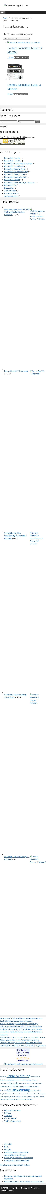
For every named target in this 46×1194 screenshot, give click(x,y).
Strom (36, 1094)
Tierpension (36, 1096)
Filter (37, 122)
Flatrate (13, 1083)
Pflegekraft (3, 1094)
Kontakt (7, 1149)
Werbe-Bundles (10, 196)
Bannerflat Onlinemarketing (16, 171)
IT (12, 1086)
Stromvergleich (4, 1096)
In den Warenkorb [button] (21, 57)
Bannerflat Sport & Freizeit (15, 177)
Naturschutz (3, 1090)
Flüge (20, 1083)
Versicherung (22, 1099)
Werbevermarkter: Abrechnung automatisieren (24, 1181)
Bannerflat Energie (12, 158)
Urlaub (6, 1099)
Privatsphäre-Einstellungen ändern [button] (15, 1165)
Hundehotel (3, 1086)
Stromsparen (41, 1094)
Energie (22, 1080)
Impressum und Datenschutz (16, 1160)
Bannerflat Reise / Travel (14, 174)
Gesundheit (27, 1083)
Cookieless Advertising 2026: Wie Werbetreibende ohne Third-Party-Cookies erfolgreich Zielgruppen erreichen (21, 1032)
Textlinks (8, 1115)
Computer (16, 1080)
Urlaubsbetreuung (13, 1099)
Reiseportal (24, 1094)
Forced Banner (10, 1118)
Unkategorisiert (11, 193)
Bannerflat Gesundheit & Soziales (18, 163)
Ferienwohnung (4, 1083)
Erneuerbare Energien (30, 1080)
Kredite (33, 1086)
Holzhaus (39, 1083)
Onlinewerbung (18, 1090)
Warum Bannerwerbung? (15, 1155)
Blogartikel (9, 188)
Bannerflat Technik (12, 179)
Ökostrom (29, 1099)
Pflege (31, 1090)
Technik (18, 1096)
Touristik (42, 1096)
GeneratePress (7, 1190)
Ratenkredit (16, 1094)
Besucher (10, 1080)
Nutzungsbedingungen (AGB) (16, 1152)
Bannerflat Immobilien (13, 166)
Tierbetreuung (25, 1096)
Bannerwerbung (18, 1076)
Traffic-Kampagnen (12, 1121)
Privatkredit (9, 1094)
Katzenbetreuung (19, 1086)
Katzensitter (27, 1086)
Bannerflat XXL (10, 185)
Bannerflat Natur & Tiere (14, 169)
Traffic (1, 1099)
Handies (33, 1083)
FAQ (6, 1147)
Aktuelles (8, 1144)
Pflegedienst (37, 1090)
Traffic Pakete (10, 190)
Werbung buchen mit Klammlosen (18, 1157)
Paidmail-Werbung (12, 1110)
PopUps (7, 1113)
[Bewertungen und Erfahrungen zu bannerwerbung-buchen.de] (23, 1064)
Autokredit (3, 1076)
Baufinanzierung (35, 1076)
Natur (37, 1086)
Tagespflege (12, 1096)
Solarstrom (30, 1094)
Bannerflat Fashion (12, 161)
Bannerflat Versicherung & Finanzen (19, 182)
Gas (23, 1083)
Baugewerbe (3, 1080)
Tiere (30, 1096)
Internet (9, 1086)
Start (5, 18)
